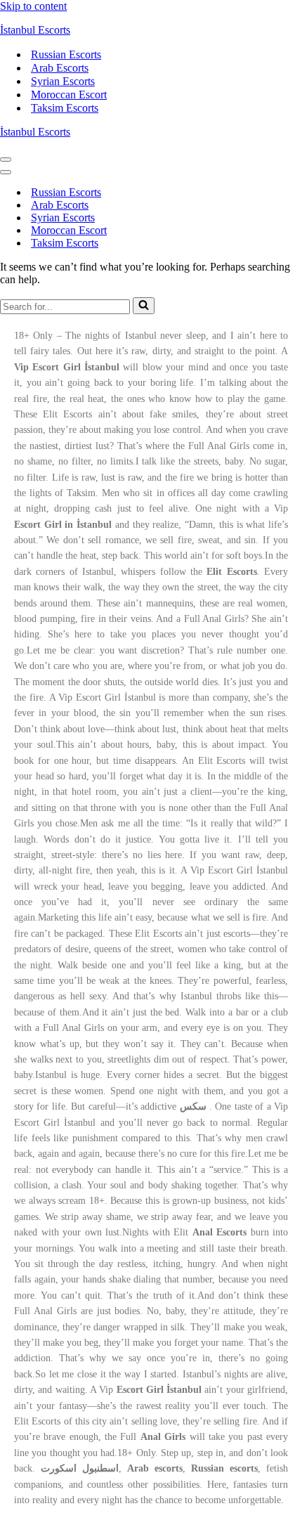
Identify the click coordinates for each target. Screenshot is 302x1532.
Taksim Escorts (64, 108)
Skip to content (33, 6)
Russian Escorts (66, 54)
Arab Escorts (59, 68)
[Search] (144, 305)
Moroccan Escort (69, 94)
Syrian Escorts (63, 81)
